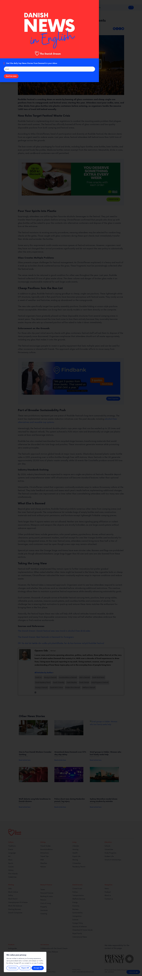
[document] (71, 488)
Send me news (11, 76)
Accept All (38, 968)
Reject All (25, 968)
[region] (25, 962)
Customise (13, 968)
